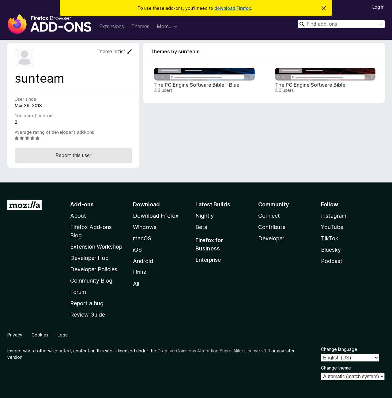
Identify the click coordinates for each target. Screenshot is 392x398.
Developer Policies (93, 269)
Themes (140, 26)
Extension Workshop (96, 246)
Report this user (73, 155)
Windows (144, 227)
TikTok (329, 238)
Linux (139, 272)
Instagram (333, 215)
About (78, 215)
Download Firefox (156, 215)
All (136, 283)
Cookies (40, 334)
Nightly (204, 215)
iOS (137, 249)
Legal (63, 334)
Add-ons (82, 204)
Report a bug (87, 303)
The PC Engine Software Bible (310, 85)
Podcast (331, 261)
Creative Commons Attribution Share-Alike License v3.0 (213, 350)
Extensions (111, 26)
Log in (378, 6)
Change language (339, 349)
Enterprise (208, 260)
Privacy (14, 334)
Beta (201, 227)
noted (64, 350)
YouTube (332, 227)
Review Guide (87, 314)
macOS (142, 238)
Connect (269, 215)
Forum (78, 292)
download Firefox (232, 8)
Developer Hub (89, 258)
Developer (271, 238)
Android (143, 261)
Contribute (271, 227)
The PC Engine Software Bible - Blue (196, 85)
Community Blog (91, 280)
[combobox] (341, 24)
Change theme (336, 367)
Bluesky (331, 249)
